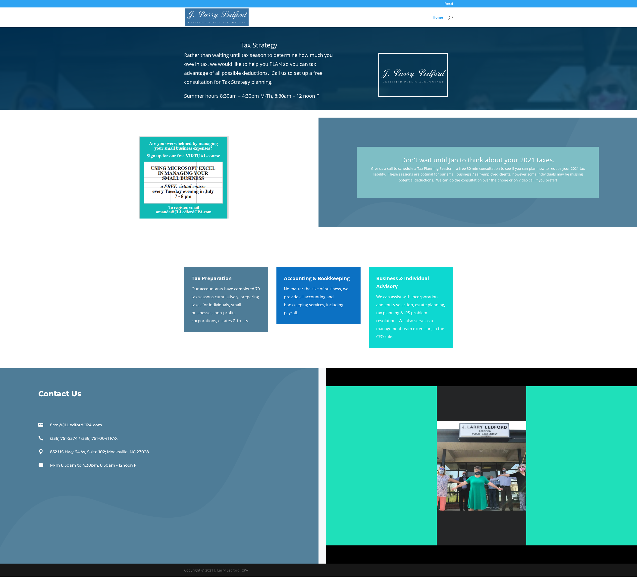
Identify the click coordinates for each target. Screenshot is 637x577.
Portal (448, 4)
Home (438, 18)
